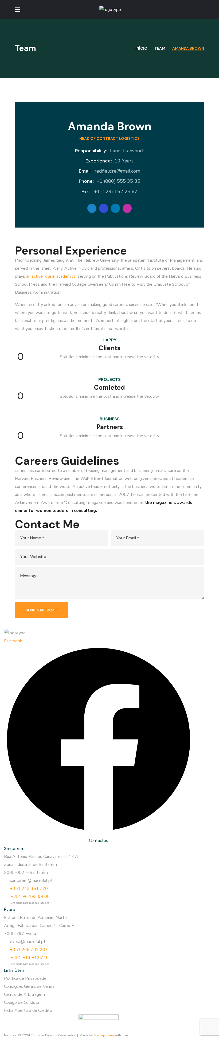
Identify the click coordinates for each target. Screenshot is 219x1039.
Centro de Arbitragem (24, 994)
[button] (202, 9)
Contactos (98, 840)
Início (141, 48)
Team (159, 48)
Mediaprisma (104, 1035)
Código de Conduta (21, 1002)
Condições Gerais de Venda (29, 986)
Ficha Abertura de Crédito (28, 1010)
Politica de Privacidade (25, 978)
